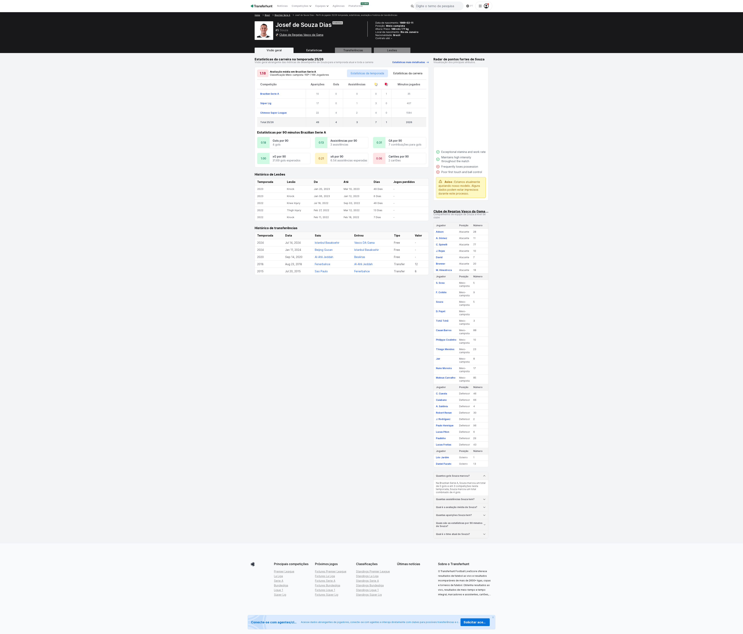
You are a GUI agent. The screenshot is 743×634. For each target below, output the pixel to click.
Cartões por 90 (399, 156)
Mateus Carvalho (445, 377)
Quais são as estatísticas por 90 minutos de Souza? (459, 525)
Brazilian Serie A (269, 93)
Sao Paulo (321, 271)
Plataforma (355, 5)
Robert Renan (444, 412)
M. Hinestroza (444, 270)
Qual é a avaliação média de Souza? (456, 507)
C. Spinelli (441, 244)
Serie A (278, 580)
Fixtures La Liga (325, 576)
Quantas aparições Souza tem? (454, 515)
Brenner (440, 263)
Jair (438, 358)
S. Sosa (440, 282)
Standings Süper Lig (369, 594)
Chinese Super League (273, 112)
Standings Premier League (373, 571)
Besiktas (359, 257)
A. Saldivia (442, 406)
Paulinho (441, 438)
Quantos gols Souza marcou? (453, 475)
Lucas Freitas (443, 444)
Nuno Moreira (444, 368)
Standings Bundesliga (370, 585)
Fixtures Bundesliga (327, 585)
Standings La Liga (367, 576)
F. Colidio (441, 292)
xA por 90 (336, 156)
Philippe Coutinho (446, 339)
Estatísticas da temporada (367, 73)
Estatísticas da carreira (407, 73)
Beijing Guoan (324, 249)
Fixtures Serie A (325, 580)
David (439, 257)
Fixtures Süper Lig (326, 594)
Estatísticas (314, 50)
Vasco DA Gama (364, 242)
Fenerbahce (322, 264)
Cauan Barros (443, 330)
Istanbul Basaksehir (327, 242)
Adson (439, 231)
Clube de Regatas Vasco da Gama (301, 34)
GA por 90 (395, 140)
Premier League (284, 571)
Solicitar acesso (476, 622)
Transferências (353, 50)
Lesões (392, 50)
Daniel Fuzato (443, 463)
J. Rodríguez (443, 419)
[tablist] (371, 50)
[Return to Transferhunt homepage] (261, 6)
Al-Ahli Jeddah (324, 257)
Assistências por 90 (343, 140)
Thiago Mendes (445, 349)
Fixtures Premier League (330, 571)
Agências (339, 5)
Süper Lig (265, 103)
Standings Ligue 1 (367, 590)
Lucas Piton (442, 431)
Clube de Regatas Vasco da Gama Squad (464, 211)
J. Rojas (440, 250)
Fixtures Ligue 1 (325, 590)
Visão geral (274, 50)
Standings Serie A (367, 580)
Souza (439, 301)
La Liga (278, 576)
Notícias (282, 5)
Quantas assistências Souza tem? (455, 499)
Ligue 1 (278, 590)
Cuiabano (441, 399)
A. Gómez (441, 238)
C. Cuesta (441, 393)
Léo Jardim (442, 457)
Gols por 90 (280, 140)
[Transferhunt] (261, 564)
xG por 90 (279, 156)
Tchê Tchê (442, 320)
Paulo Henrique (445, 425)
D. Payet (440, 311)
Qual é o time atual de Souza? (453, 534)
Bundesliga (281, 585)
